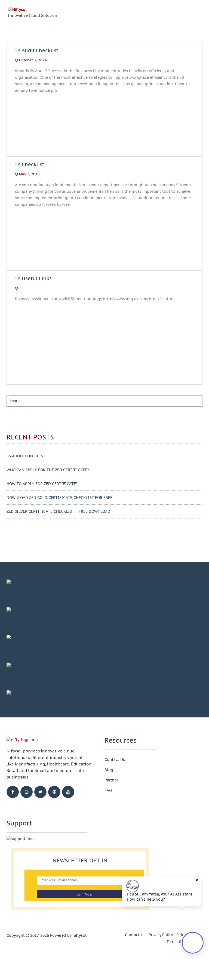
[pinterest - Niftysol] (54, 792)
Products (93, 15)
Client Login (167, 16)
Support (136, 15)
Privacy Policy (161, 934)
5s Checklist (29, 168)
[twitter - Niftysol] (40, 792)
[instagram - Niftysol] (26, 792)
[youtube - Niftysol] (68, 792)
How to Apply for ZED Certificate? (42, 483)
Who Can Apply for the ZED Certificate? (48, 469)
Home (69, 15)
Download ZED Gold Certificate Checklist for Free (59, 497)
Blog (115, 15)
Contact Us (114, 759)
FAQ (108, 790)
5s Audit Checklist (36, 54)
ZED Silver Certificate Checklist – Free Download (58, 511)
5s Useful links (33, 278)
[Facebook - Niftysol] (13, 792)
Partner (111, 780)
